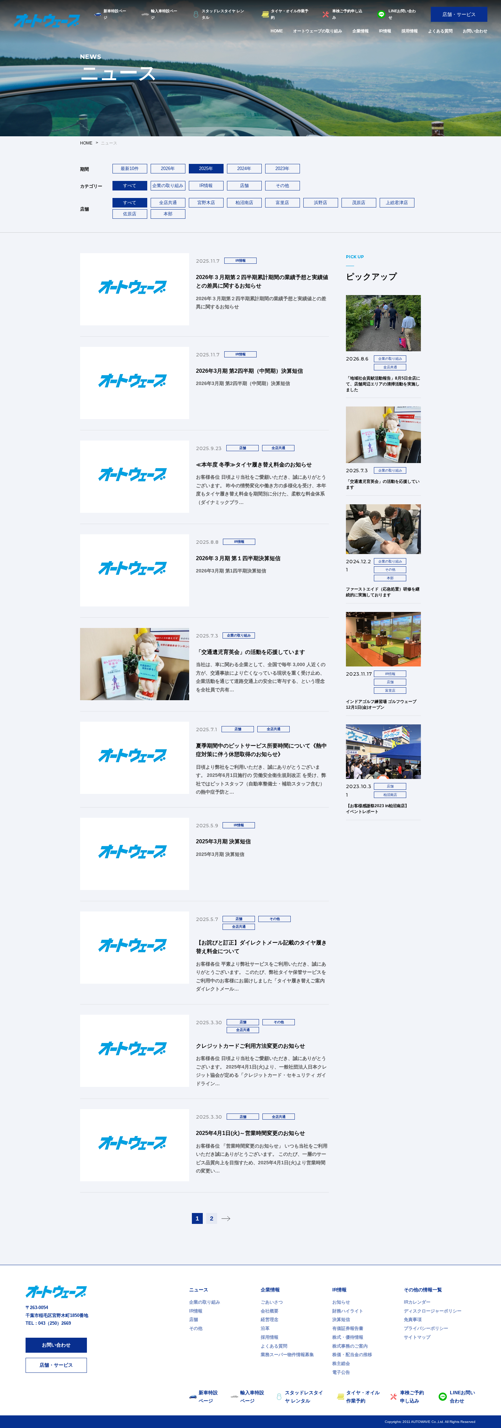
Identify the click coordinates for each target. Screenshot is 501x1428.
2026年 (168, 168)
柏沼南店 (244, 202)
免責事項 (413, 1319)
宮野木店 (206, 202)
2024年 (244, 168)
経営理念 (269, 1319)
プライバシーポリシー (426, 1328)
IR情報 (385, 31)
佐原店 (129, 213)
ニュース (198, 1289)
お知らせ (341, 1302)
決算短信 (341, 1319)
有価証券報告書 (347, 1328)
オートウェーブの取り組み (317, 31)
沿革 (265, 1328)
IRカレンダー (417, 1302)
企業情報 (360, 31)
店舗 (244, 185)
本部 (168, 213)
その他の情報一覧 (423, 1289)
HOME (277, 31)
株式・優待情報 (347, 1337)
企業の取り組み (167, 185)
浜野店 (320, 202)
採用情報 (409, 31)
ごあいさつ (272, 1302)
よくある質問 (440, 31)
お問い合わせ (475, 31)
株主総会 (341, 1363)
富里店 (282, 202)
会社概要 (269, 1311)
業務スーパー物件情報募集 (287, 1354)
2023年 (282, 168)
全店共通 (168, 202)
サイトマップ (417, 1337)
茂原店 (358, 202)
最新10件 (130, 168)
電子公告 (341, 1372)
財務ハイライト (347, 1311)
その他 (282, 185)
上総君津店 (397, 202)
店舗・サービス (459, 14)
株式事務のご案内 (350, 1346)
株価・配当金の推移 (352, 1354)
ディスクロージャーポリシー (432, 1311)
